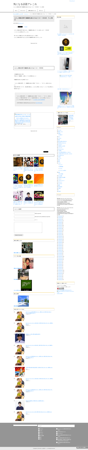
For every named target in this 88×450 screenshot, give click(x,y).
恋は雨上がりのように (62, 142)
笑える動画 (61, 173)
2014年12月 (60, 270)
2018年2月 (60, 248)
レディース (60, 147)
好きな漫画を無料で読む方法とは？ (64, 437)
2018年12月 (60, 236)
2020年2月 (60, 217)
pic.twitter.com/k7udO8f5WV (39, 99)
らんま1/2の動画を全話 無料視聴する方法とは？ (38, 185)
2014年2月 (60, 279)
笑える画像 (60, 175)
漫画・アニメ (60, 131)
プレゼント (60, 144)
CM (58, 136)
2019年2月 (60, 233)
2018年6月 (60, 245)
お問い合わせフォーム (32, 10)
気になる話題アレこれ (25, 4)
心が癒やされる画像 (61, 177)
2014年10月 (60, 273)
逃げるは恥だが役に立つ (62, 141)
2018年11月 (60, 237)
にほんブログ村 (59, 293)
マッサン (60, 168)
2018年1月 (60, 250)
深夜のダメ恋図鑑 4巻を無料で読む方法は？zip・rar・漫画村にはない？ (18, 203)
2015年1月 (60, 268)
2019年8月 (60, 223)
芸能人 (59, 133)
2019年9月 (60, 222)
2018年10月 (60, 239)
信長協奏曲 (61, 166)
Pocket (25, 26)
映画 (59, 159)
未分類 (59, 191)
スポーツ (59, 178)
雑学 (59, 161)
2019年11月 (60, 220)
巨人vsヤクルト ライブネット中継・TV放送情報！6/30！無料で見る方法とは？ (39, 169)
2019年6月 (60, 226)
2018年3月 (60, 247)
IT (58, 189)
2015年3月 (60, 265)
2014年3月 (60, 278)
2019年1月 (60, 234)
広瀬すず (60, 134)
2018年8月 (60, 242)
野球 (59, 139)
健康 (59, 185)
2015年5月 (60, 264)
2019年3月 (60, 231)
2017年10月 (60, 251)
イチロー (59, 138)
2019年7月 (60, 225)
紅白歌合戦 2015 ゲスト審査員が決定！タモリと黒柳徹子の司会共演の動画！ (28, 169)
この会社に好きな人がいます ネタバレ (65, 153)
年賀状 (59, 188)
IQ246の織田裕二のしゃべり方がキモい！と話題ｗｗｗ (71, 117)
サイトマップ (22, 10)
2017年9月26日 (39, 102)
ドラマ (41, 430)
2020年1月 (60, 219)
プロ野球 (59, 150)
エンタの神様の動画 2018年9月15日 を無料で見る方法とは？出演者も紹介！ (39, 203)
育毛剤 (59, 156)
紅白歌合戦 (60, 186)
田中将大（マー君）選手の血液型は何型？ (33, 334)
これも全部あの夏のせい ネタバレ (64, 152)
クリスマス (60, 183)
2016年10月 (60, 259)
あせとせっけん (61, 149)
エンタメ (59, 130)
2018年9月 (60, 240)
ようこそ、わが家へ (62, 170)
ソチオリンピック (61, 180)
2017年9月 (60, 253)
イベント (59, 158)
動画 (59, 172)
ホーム (16, 10)
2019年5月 (60, 228)
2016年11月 (60, 257)
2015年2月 (60, 267)
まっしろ (60, 164)
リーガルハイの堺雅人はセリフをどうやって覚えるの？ (18, 169)
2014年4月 (60, 276)
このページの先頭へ (82, 447)
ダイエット (41, 10)
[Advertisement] (33, 52)
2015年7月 (60, 262)
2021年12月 (60, 216)
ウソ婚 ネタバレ (61, 155)
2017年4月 (60, 254)
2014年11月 (60, 271)
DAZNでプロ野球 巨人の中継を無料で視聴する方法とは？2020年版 (28, 186)
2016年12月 (60, 256)
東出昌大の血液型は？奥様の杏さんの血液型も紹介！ (28, 203)
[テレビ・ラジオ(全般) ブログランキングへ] (60, 288)
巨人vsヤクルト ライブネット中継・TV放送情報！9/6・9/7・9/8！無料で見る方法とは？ (18, 186)
